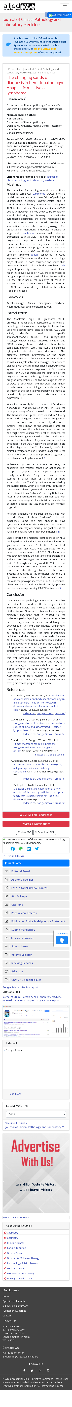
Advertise (17, 971)
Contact (7, 1315)
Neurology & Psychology (20, 1273)
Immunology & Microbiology (23, 1263)
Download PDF (45, 832)
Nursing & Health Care (19, 1278)
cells (63, 265)
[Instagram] (48, 1370)
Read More (15, 1093)
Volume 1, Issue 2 (16, 1123)
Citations (17, 905)
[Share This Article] (10, 849)
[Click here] (36, 1021)
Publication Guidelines (14, 1310)
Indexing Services (22, 963)
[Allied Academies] (19, 7)
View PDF (25, 832)
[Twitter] (32, 1370)
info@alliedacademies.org (24, 1356)
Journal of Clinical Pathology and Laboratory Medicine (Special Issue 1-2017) (37, 1127)
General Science (15, 1253)
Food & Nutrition (16, 1247)
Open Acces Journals (14, 1301)
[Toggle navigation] (64, 6)
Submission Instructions (15, 1305)
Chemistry (12, 1232)
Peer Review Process (24, 913)
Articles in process (22, 938)
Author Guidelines (22, 879)
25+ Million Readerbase (37, 815)
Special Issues (20, 946)
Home (6, 1296)
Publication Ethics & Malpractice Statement (38, 921)
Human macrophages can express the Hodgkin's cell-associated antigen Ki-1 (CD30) (34, 747)
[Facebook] (24, 1370)
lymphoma (28, 233)
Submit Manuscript (23, 929)
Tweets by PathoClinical (16, 1217)
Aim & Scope (19, 896)
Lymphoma (39, 193)
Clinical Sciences (15, 1243)
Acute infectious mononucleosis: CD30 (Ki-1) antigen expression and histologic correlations (37, 768)
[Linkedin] (40, 1370)
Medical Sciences (16, 1268)
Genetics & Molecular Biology (23, 1258)
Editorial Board (20, 871)
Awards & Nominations (36, 824)
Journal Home (13, 863)
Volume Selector (21, 955)
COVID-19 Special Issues (26, 980)
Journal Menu (13, 856)
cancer (34, 254)
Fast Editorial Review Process (29, 888)
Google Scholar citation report (20, 987)
